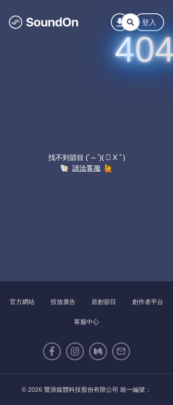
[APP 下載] (120, 22)
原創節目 (103, 301)
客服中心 (86, 321)
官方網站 (22, 301)
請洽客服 (86, 168)
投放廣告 (63, 301)
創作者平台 (147, 301)
